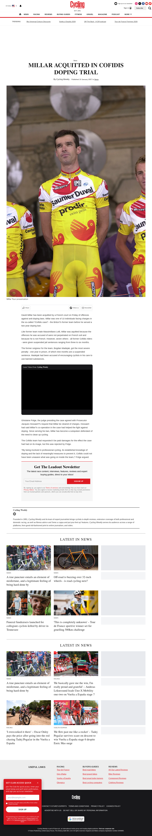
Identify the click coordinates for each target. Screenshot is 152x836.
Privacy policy (97, 806)
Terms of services (52, 488)
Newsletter (88, 308)
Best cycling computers (92, 783)
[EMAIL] (15, 513)
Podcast (116, 14)
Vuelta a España (64, 778)
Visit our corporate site (106, 828)
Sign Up (23, 809)
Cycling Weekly (62, 79)
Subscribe (139, 8)
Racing (36, 14)
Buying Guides (63, 14)
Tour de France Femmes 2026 (126, 22)
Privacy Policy (31, 818)
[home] (20, 14)
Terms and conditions (79, 806)
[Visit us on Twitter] (139, 3)
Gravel (90, 14)
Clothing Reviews (116, 783)
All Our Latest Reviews (118, 770)
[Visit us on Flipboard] (150, 3)
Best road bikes (89, 770)
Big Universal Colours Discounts (39, 22)
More (127, 14)
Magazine (102, 14)
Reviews (48, 14)
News (26, 14)
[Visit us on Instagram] (136, 3)
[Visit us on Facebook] (143, 3)
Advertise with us (53, 810)
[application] (57, 390)
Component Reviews (117, 778)
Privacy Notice (29, 490)
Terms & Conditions (20, 820)
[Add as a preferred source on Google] (76, 819)
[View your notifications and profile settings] (20, 6)
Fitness (78, 14)
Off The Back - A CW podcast (95, 22)
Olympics (61, 783)
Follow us (76, 308)
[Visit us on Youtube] (146, 3)
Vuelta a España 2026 (67, 22)
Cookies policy (113, 806)
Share (27, 308)
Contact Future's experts (54, 806)
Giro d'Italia (61, 774)
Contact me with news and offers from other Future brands (23, 803)
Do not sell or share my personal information (85, 810)
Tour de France (63, 770)
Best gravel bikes (90, 774)
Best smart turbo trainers (93, 778)
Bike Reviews (114, 774)
